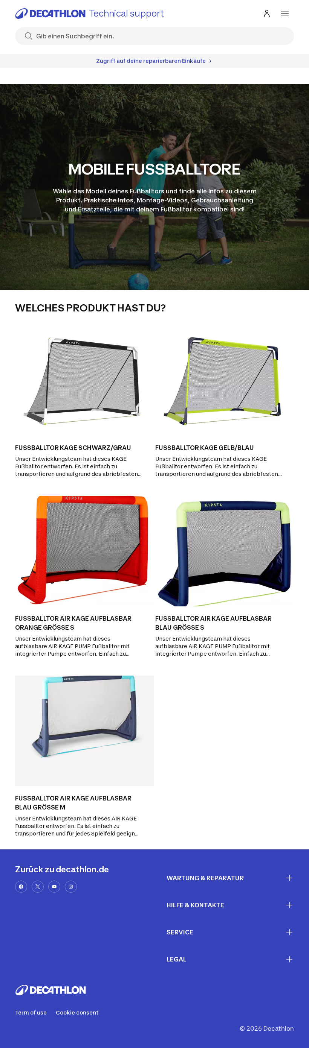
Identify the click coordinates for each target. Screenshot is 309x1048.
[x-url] (38, 887)
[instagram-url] (71, 887)
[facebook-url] (21, 887)
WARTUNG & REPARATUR (205, 878)
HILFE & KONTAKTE (195, 905)
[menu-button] (285, 14)
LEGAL (177, 959)
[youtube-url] (54, 887)
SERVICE (180, 932)
